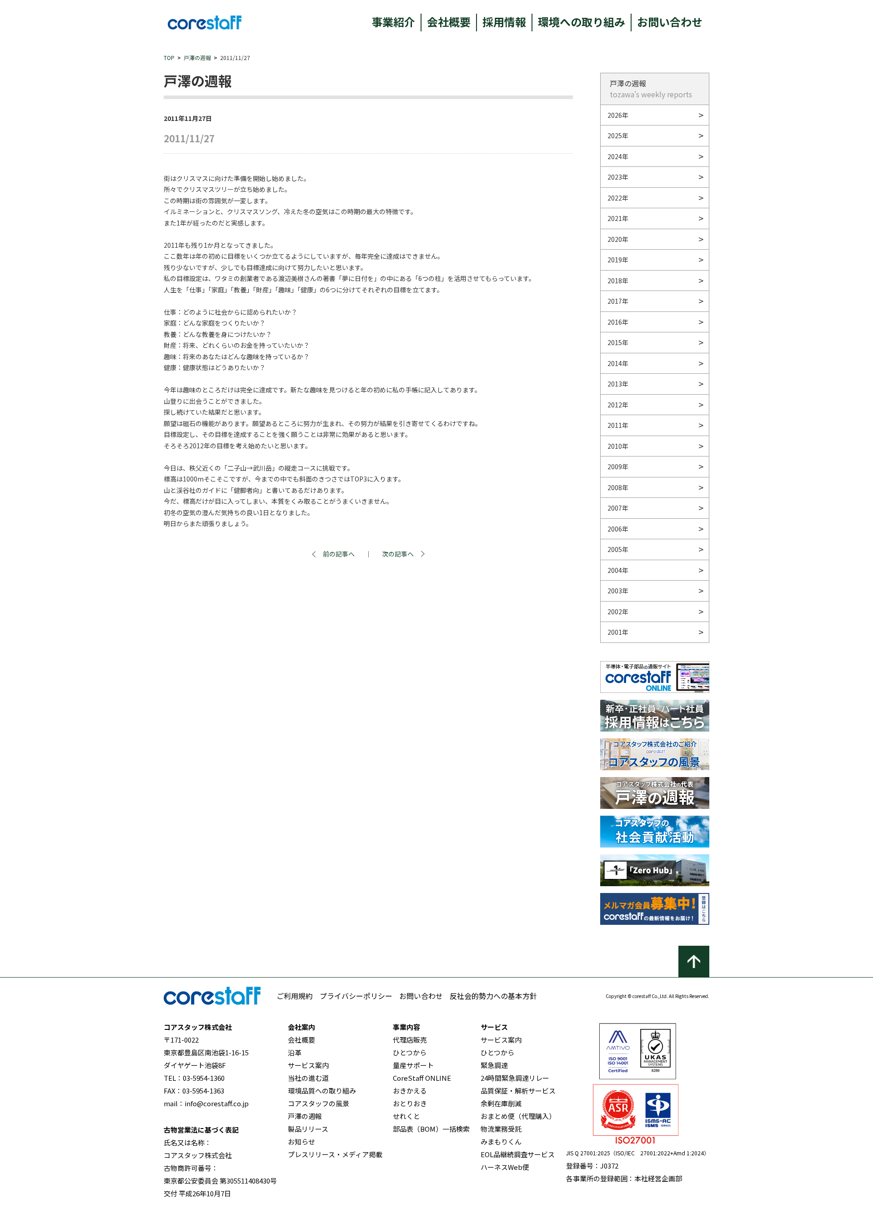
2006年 (617, 528)
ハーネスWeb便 (505, 1167)
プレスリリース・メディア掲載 (335, 1154)
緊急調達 (494, 1065)
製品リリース (308, 1129)
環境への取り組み (581, 22)
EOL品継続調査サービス (518, 1154)
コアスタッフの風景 (318, 1103)
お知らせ (301, 1141)
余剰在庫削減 (501, 1103)
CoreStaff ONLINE (422, 1078)
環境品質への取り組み (322, 1090)
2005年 (617, 549)
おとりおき (410, 1103)
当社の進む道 (308, 1078)
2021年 (617, 218)
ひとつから (409, 1052)
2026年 (617, 115)
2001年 (617, 632)
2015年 (617, 342)
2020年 (617, 239)
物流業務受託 (501, 1129)
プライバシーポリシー (356, 995)
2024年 (617, 156)
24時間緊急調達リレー (515, 1078)
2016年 (617, 321)
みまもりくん (501, 1141)
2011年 (617, 425)
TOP (169, 57)
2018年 (617, 280)
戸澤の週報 (197, 57)
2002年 (617, 611)
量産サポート (413, 1065)
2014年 (617, 363)
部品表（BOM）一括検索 (431, 1129)
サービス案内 (308, 1065)
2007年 (617, 507)
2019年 (617, 259)
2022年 (617, 197)
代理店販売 (410, 1039)
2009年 (617, 466)
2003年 (617, 590)
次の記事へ (398, 553)
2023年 (617, 176)
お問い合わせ (669, 22)
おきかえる (410, 1090)
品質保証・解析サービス (518, 1090)
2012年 (617, 404)
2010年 (617, 446)
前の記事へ (339, 553)
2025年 (617, 135)
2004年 (617, 570)
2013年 (617, 383)
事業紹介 (393, 22)
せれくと (406, 1116)
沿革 (294, 1052)
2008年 (617, 487)
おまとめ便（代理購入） (518, 1116)
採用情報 (504, 22)
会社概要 (449, 22)
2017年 (617, 301)
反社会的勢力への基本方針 (493, 995)
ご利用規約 (294, 995)
